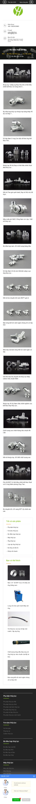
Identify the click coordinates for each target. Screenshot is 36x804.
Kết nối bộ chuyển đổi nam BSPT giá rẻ (16, 298)
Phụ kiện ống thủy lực (10, 709)
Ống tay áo (6, 731)
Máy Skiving (7, 771)
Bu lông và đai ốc (13, 548)
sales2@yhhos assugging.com (12, 33)
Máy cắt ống (7, 773)
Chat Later (26, 799)
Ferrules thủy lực (13, 531)
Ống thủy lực (12, 541)
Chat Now (17, 799)
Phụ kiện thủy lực (13, 527)
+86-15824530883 (13, 26)
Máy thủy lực (12, 537)
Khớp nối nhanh (12, 551)
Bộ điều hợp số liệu (9, 752)
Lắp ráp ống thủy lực (14, 544)
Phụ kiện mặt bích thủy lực (11, 707)
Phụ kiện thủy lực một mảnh (12, 715)
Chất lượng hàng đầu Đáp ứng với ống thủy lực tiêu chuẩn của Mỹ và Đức (18, 654)
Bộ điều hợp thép (8, 755)
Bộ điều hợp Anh (8, 749)
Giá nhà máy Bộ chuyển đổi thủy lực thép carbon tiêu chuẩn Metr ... (16, 378)
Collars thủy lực (8, 733)
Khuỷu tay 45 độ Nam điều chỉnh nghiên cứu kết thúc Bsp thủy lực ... (17, 405)
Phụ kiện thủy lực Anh (10, 704)
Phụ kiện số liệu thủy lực (10, 712)
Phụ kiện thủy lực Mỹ (9, 701)
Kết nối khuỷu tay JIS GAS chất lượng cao (16, 457)
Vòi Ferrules (7, 728)
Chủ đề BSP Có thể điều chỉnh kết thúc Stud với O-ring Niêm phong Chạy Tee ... (17, 483)
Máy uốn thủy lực (8, 768)
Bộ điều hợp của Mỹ (9, 747)
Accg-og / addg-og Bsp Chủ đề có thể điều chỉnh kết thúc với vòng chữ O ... (17, 86)
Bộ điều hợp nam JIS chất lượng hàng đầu (17, 246)
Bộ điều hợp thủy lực (14, 534)
